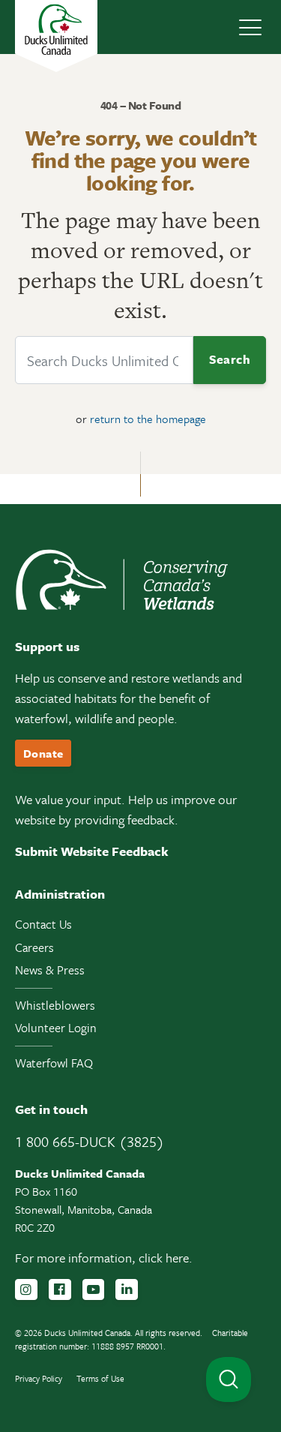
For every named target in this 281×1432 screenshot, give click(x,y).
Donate (43, 753)
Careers (34, 947)
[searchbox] (104, 360)
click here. (166, 1257)
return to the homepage (148, 418)
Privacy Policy (38, 1378)
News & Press (50, 970)
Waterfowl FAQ (54, 1063)
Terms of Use (100, 1378)
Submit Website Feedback (92, 851)
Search (229, 359)
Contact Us (43, 924)
